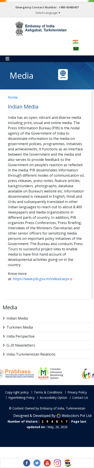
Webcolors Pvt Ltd (76, 415)
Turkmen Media (20, 327)
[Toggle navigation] (7, 58)
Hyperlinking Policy (21, 397)
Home (13, 97)
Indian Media (17, 318)
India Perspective (21, 336)
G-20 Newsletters (21, 345)
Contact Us (80, 397)
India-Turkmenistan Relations (31, 354)
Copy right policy (17, 392)
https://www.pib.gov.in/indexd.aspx (41, 278)
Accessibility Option (53, 397)
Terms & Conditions (48, 392)
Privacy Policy (77, 392)
